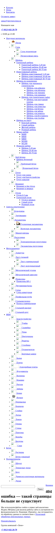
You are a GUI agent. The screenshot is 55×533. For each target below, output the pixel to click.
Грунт (18, 172)
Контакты (10, 12)
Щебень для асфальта (36, 88)
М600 (23, 136)
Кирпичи (19, 406)
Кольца (19, 397)
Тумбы (24, 323)
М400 (23, 134)
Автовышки (20, 215)
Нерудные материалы (15, 38)
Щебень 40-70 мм (29, 153)
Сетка (18, 290)
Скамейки (26, 328)
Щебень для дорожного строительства (31, 84)
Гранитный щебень (24, 62)
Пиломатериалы (13, 459)
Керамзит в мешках (24, 188)
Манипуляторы (22, 233)
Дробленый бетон (28, 164)
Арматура (19, 253)
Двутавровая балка (23, 286)
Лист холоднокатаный (30, 266)
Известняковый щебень (26, 72)
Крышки (20, 380)
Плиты (19, 363)
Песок (18, 43)
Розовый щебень (28, 130)
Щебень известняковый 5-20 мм (35, 74)
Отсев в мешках (28, 200)
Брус (17, 472)
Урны (24, 332)
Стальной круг (22, 312)
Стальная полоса (22, 301)
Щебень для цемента (36, 113)
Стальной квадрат (23, 308)
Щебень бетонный (24, 159)
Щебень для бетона (35, 109)
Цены (8, 10)
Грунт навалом (22, 179)
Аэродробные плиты (28, 367)
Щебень (19, 60)
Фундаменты (22, 371)
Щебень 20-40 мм (29, 150)
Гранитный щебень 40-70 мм (34, 69)
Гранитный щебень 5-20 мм (33, 65)
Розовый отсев (27, 204)
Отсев (18, 193)
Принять (5, 521)
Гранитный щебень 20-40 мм (34, 67)
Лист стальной (21, 257)
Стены (18, 428)
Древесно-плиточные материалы (29, 476)
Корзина (49, 485)
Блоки (19, 393)
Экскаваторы (20, 220)
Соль (17, 47)
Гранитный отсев (23, 197)
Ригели (19, 384)
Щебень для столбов (35, 118)
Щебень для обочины (36, 90)
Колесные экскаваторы (30, 229)
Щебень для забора (35, 111)
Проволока (20, 279)
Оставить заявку (8, 16)
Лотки (18, 415)
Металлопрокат (13, 248)
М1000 (24, 141)
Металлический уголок (25, 270)
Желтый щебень (28, 127)
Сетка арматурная (24, 292)
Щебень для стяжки (35, 104)
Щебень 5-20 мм (28, 148)
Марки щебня (22, 132)
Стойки (18, 411)
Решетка (25, 341)
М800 (23, 139)
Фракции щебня (23, 146)
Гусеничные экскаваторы (31, 224)
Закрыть (12, 521)
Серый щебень (27, 125)
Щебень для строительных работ (35, 97)
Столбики (25, 345)
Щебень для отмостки (36, 106)
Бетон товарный (22, 457)
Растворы (19, 452)
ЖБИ (8, 314)
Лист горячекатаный (29, 261)
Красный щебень (28, 123)
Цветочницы (27, 336)
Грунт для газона (23, 175)
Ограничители (28, 349)
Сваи (19, 446)
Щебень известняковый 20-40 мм (35, 76)
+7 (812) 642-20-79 (9, 30)
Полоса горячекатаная (26, 303)
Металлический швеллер (26, 275)
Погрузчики (19, 237)
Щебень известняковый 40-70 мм (35, 79)
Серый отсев (27, 202)
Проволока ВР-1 (23, 281)
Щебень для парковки (36, 95)
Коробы (18, 437)
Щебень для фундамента (37, 116)
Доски (18, 481)
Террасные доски (23, 468)
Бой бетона (20, 157)
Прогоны (19, 432)
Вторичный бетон (30, 168)
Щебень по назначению (26, 81)
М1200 (24, 143)
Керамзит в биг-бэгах (25, 186)
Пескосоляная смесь (29, 56)
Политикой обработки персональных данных (23, 515)
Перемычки (20, 402)
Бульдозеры (19, 211)
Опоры (18, 424)
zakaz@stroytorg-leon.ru (11, 21)
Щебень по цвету (23, 120)
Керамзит (19, 184)
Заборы (19, 389)
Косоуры (19, 441)
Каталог (9, 7)
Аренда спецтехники (15, 207)
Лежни (18, 419)
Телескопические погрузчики (33, 242)
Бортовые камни (28, 354)
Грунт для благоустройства (28, 177)
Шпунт (18, 463)
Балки (19, 358)
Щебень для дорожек (36, 93)
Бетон (8, 448)
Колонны (20, 376)
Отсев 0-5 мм (22, 195)
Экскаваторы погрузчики (31, 246)
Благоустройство (23, 319)
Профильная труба (23, 297)
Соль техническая (28, 51)
